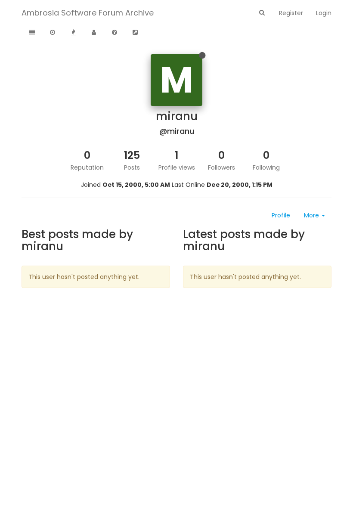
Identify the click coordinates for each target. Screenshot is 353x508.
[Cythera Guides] (135, 32)
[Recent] (52, 32)
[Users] (94, 32)
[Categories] (32, 32)
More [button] (312, 215)
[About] (114, 32)
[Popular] (73, 32)
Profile (281, 215)
